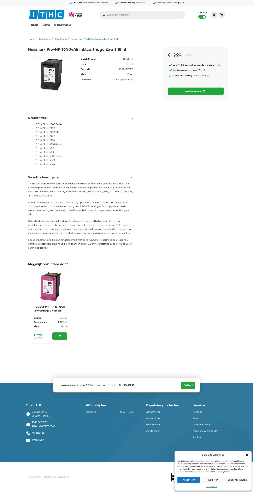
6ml (62, 318)
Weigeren (213, 479)
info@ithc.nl (38, 440)
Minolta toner (153, 425)
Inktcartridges (62, 25)
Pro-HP (129, 64)
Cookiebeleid (211, 487)
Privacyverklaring (202, 425)
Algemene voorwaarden (205, 431)
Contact (197, 412)
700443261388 (126, 69)
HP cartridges (60, 39)
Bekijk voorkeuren (237, 479)
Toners (34, 25)
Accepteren (189, 479)
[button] (247, 455)
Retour (196, 418)
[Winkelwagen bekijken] (221, 14)
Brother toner (153, 412)
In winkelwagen (193, 91)
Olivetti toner (153, 431)
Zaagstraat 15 (39, 412)
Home (31, 39)
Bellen (187, 385)
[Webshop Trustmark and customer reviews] (75, 14)
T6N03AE (62, 322)
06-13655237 (38, 433)
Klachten (197, 437)
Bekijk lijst (128, 59)
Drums (46, 25)
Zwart (130, 74)
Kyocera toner (153, 418)
